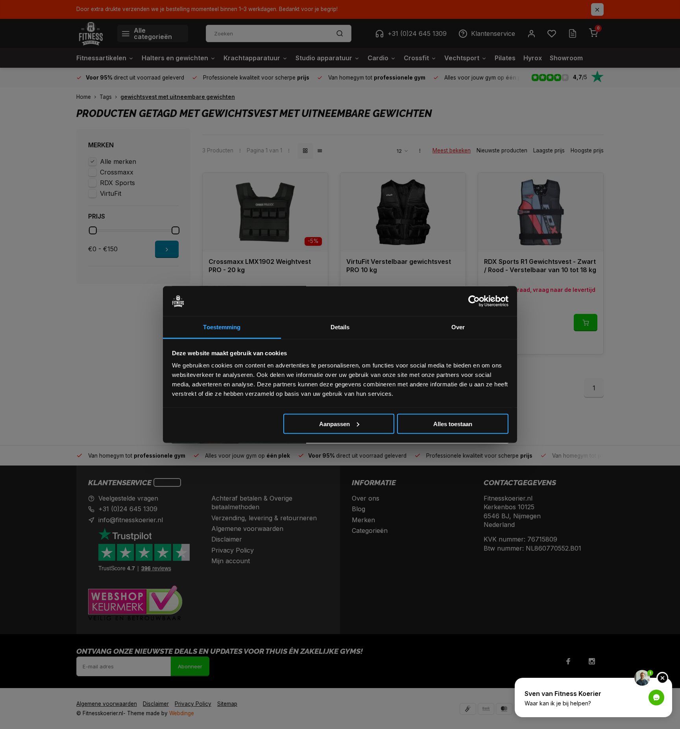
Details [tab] (340, 327)
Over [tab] (458, 327)
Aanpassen (334, 423)
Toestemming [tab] (221, 327)
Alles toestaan (452, 423)
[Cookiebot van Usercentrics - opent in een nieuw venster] (474, 301)
